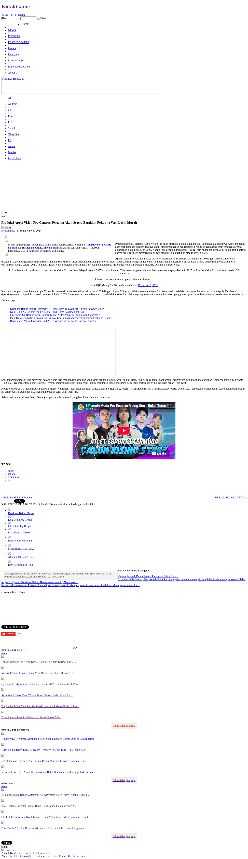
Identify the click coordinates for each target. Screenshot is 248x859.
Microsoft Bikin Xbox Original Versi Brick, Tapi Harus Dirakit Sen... (38, 673)
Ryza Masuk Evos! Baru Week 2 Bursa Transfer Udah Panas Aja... (37, 695)
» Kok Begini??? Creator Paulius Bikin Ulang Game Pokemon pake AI (46, 311)
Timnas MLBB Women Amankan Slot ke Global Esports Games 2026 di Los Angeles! (47, 738)
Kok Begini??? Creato (20, 519)
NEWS (12, 30)
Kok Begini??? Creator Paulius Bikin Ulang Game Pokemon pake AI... (39, 805)
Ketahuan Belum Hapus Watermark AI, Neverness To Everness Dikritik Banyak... (45, 794)
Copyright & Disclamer (32, 856)
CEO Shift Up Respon (20, 526)
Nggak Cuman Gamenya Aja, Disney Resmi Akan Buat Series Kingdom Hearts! (44, 761)
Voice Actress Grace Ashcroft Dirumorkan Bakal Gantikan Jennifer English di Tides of (47, 772)
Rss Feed (9, 850)
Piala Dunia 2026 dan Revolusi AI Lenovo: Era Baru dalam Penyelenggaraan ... (44, 828)
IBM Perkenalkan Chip (20, 564)
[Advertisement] (124, 186)
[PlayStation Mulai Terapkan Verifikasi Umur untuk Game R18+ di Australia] (2, 701)
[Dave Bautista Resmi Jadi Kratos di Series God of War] (2, 712)
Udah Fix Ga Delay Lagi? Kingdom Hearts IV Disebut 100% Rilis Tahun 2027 (43, 749)
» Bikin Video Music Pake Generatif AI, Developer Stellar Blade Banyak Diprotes (52, 321)
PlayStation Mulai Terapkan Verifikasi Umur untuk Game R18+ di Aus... (40, 706)
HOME (25, 24)
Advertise (52, 856)
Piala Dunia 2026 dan (19, 532)
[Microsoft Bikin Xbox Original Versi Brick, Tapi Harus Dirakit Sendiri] (2, 668)
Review (12, 48)
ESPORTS (14, 36)
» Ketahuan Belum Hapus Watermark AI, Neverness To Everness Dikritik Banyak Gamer (56, 308)
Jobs (16, 856)
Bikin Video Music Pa (20, 540)
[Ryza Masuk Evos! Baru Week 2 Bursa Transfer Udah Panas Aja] (2, 690)
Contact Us (65, 856)
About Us (13, 72)
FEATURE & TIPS (18, 42)
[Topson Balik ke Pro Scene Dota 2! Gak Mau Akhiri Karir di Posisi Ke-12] (2, 656)
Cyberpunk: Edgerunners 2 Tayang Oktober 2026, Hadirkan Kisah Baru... (40, 684)
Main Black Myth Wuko (21, 548)
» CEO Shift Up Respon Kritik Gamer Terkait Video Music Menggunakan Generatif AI (55, 314)
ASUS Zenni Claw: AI (20, 556)
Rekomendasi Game (19, 66)
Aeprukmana (8, 230)
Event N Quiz (15, 60)
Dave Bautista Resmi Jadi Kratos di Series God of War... (31, 717)
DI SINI (40, 247)
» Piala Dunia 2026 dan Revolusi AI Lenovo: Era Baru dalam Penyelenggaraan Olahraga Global (59, 318)
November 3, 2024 (148, 285)
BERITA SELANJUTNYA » (231, 497)
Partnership (79, 856)
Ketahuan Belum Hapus (21, 513)
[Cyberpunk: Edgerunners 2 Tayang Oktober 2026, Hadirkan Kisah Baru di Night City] (2, 679)
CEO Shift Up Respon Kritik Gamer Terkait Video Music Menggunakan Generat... (45, 817)
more (4, 216)
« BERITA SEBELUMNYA (16, 497)
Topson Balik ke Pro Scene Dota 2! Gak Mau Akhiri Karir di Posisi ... (38, 661)
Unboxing (13, 54)
